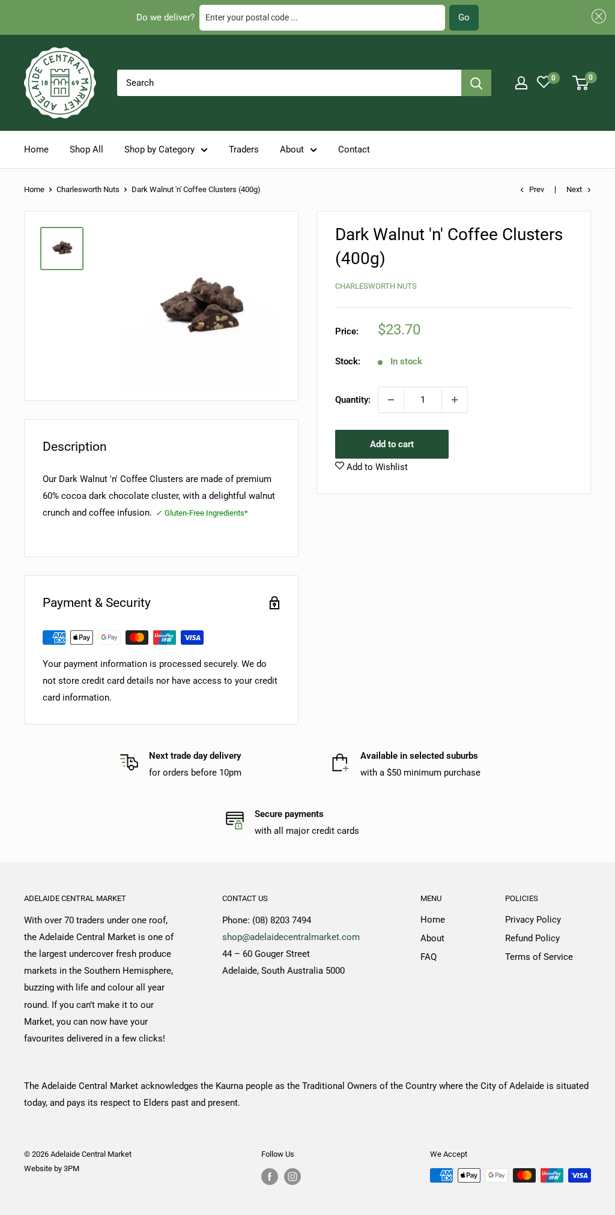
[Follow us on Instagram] (292, 1176)
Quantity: (353, 399)
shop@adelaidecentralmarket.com (291, 937)
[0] (581, 83)
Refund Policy (532, 938)
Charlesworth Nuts (88, 189)
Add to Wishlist (376, 467)
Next (574, 189)
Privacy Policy (533, 919)
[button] (597, 16)
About (292, 149)
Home (36, 149)
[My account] (521, 82)
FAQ (428, 956)
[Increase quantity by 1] (454, 399)
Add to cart (392, 444)
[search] (289, 83)
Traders (244, 149)
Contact (354, 149)
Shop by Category (159, 149)
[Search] (476, 83)
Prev (536, 189)
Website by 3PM (51, 1168)
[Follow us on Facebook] (269, 1176)
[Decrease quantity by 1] (391, 399)
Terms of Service (539, 956)
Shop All (86, 149)
